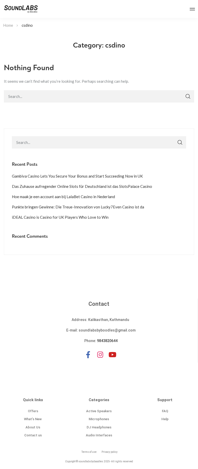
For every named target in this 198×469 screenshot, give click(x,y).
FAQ (165, 411)
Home (8, 25)
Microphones (99, 419)
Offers (33, 411)
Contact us (33, 435)
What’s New (33, 419)
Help (165, 419)
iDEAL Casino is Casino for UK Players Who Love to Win (60, 217)
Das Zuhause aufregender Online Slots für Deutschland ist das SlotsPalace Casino (82, 186)
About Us (33, 427)
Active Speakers (99, 411)
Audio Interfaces (99, 435)
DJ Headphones (99, 427)
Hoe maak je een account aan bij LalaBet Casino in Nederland (63, 196)
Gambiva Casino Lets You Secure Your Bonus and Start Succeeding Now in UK (77, 176)
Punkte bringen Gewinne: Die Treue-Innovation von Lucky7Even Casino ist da (78, 207)
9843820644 (107, 341)
